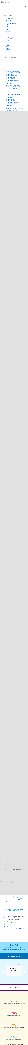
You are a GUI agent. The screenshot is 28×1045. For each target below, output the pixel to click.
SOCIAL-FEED (9, 28)
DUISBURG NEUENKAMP (12, 77)
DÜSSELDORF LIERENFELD (12, 71)
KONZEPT (8, 21)
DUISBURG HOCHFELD (11, 75)
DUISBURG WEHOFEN (11, 82)
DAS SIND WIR (9, 18)
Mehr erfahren (13, 973)
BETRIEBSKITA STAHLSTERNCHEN (14, 86)
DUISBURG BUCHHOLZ (11, 74)
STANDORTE (9, 20)
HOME (7, 17)
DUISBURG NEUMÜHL (11, 79)
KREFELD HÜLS (9, 83)
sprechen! (22, 949)
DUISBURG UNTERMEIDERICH (13, 80)
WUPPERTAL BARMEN (11, 88)
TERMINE (8, 26)
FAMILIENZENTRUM (11, 23)
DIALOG (8, 31)
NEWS (7, 25)
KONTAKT (8, 32)
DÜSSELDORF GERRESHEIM (13, 72)
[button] (14, 15)
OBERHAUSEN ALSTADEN (12, 85)
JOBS (7, 29)
